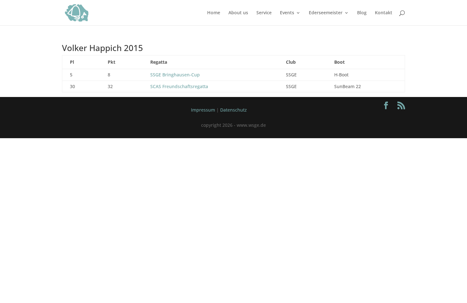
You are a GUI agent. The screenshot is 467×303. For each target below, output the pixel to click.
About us (238, 13)
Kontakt (383, 13)
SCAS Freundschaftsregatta (179, 86)
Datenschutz (233, 110)
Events (287, 13)
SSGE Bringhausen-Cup (175, 75)
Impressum (203, 110)
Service (264, 13)
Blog (362, 13)
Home (213, 13)
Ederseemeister (325, 13)
